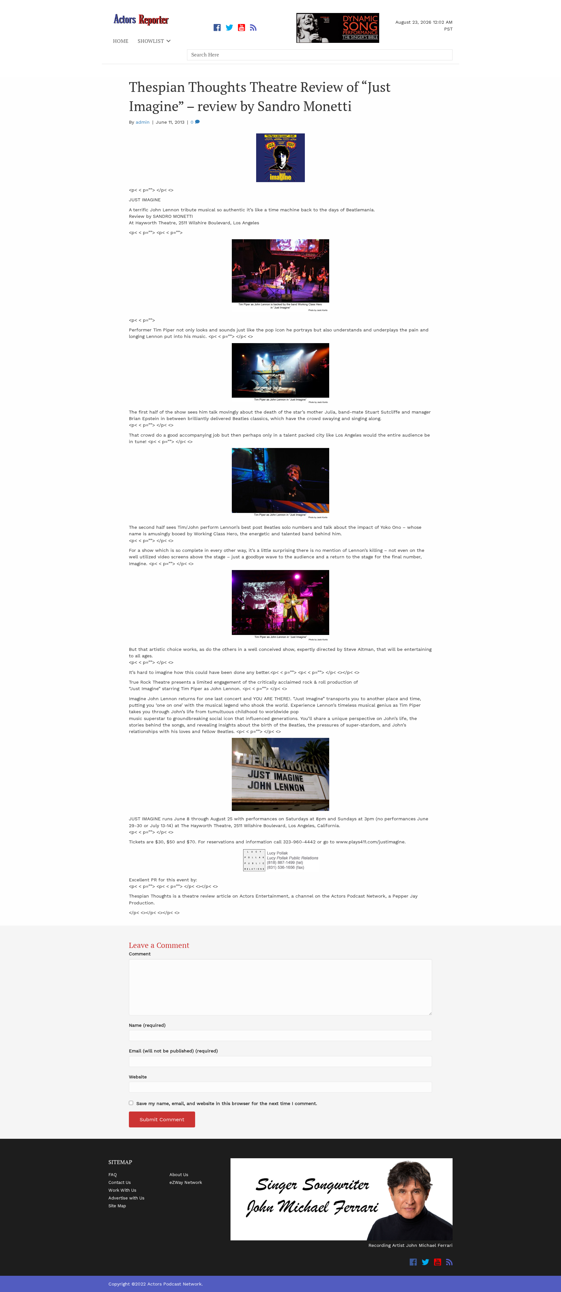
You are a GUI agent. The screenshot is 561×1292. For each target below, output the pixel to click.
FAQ (112, 1174)
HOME (120, 40)
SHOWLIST (151, 40)
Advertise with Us (126, 1198)
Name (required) (147, 1025)
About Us (178, 1174)
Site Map (117, 1205)
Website (138, 1076)
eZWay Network (185, 1182)
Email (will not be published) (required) (173, 1050)
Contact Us (119, 1182)
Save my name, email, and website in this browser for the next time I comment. (226, 1103)
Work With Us (122, 1190)
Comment (140, 953)
